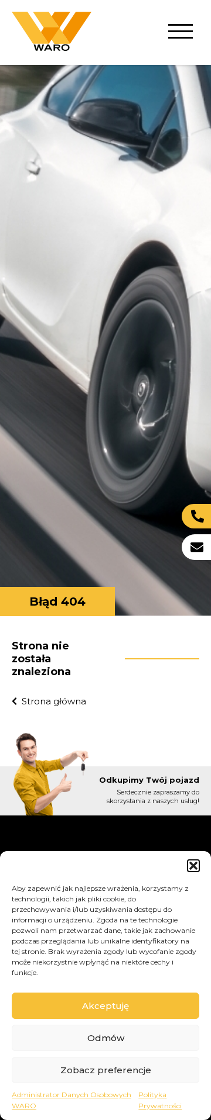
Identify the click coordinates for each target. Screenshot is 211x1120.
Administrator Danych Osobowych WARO (71, 1100)
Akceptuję (105, 1005)
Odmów (105, 1037)
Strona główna (54, 701)
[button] (193, 866)
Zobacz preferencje (105, 1070)
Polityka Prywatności (160, 1100)
